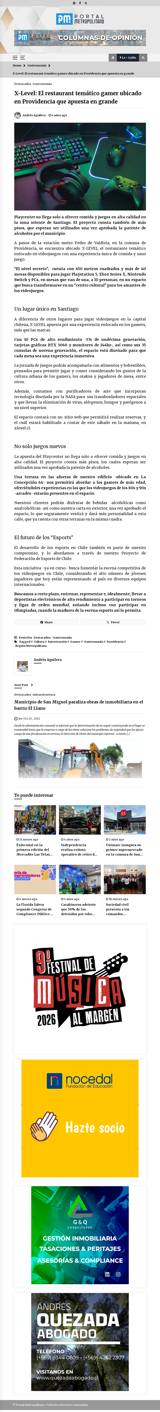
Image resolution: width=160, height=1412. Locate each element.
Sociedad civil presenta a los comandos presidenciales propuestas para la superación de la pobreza (121, 909)
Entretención (57, 641)
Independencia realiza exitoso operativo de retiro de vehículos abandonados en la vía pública (79, 850)
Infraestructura (44, 694)
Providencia (115, 641)
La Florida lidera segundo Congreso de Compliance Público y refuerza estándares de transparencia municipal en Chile (34, 909)
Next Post (21, 685)
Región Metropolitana (31, 646)
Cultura (39, 641)
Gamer (75, 641)
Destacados (22, 83)
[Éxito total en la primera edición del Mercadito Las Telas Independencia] (35, 820)
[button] (113, 58)
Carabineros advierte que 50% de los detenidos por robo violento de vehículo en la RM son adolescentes (78, 909)
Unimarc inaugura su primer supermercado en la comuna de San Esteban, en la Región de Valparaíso (124, 850)
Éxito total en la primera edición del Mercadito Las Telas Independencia (33, 850)
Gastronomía (42, 83)
